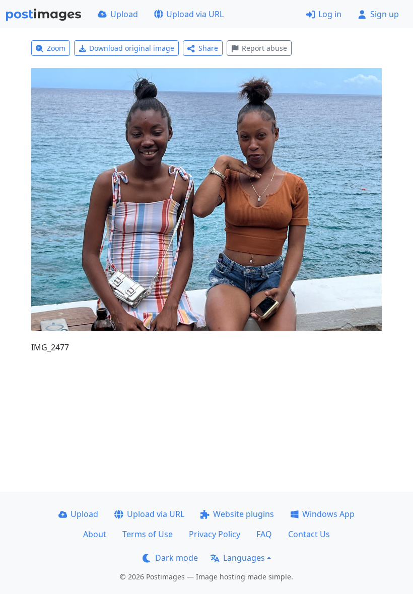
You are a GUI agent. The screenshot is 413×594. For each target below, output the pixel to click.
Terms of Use (147, 534)
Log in (329, 14)
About (94, 534)
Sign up (384, 14)
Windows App (328, 513)
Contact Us (309, 534)
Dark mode (176, 557)
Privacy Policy (214, 534)
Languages (244, 557)
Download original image (131, 48)
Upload (124, 14)
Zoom (56, 48)
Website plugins (243, 513)
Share (208, 48)
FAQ (264, 534)
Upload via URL (195, 14)
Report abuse (264, 48)
